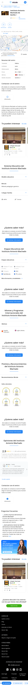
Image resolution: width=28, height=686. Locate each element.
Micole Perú (5, 654)
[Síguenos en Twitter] (11, 670)
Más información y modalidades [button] (11, 278)
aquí (10, 536)
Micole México (5, 645)
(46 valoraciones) (22, 17)
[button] (14, 177)
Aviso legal (4, 674)
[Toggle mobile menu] (2, 2)
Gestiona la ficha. (11, 55)
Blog (3, 621)
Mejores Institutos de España (10, 6)
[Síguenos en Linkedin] (7, 670)
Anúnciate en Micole (7, 627)
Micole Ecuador (5, 656)
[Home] (1, 6)
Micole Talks (5, 630)
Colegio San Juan (15, 146)
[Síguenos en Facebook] (14, 670)
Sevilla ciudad (17, 7)
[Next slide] (26, 469)
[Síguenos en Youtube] (21, 670)
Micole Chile (5, 651)
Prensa (3, 624)
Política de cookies (14, 678)
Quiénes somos (5, 619)
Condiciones (5, 677)
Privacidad (14, 674)
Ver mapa (5, 33)
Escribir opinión (6, 479)
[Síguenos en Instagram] (17, 670)
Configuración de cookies (22, 674)
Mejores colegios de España (9, 638)
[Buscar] (25, 2)
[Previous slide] (1, 469)
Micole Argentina (6, 648)
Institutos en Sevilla (7, 7)
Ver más (24, 123)
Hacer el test (14, 605)
